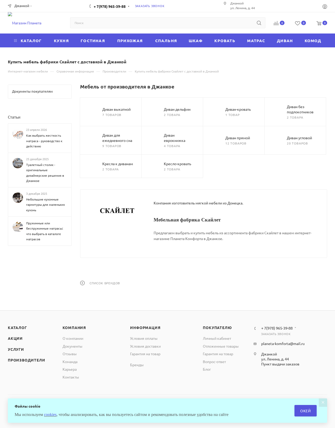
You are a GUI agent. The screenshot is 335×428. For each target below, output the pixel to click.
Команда (70, 361)
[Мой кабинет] (324, 7)
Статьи (14, 116)
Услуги (16, 349)
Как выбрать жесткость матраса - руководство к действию (44, 140)
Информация (145, 327)
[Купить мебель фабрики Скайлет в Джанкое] (117, 211)
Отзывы (70, 353)
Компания (74, 327)
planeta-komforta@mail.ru (283, 343)
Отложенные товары (221, 346)
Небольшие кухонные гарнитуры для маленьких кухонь (45, 204)
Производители (26, 360)
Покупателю (217, 327)
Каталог (17, 327)
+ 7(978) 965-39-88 (110, 6)
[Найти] (259, 22)
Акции (15, 338)
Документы (72, 346)
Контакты (71, 377)
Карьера (70, 369)
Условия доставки (145, 346)
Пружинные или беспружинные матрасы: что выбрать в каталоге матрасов (44, 231)
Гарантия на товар (145, 353)
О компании (73, 338)
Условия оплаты (144, 338)
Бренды (137, 364)
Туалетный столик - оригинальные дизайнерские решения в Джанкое (45, 173)
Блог (207, 369)
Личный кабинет (217, 338)
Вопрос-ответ (214, 361)
